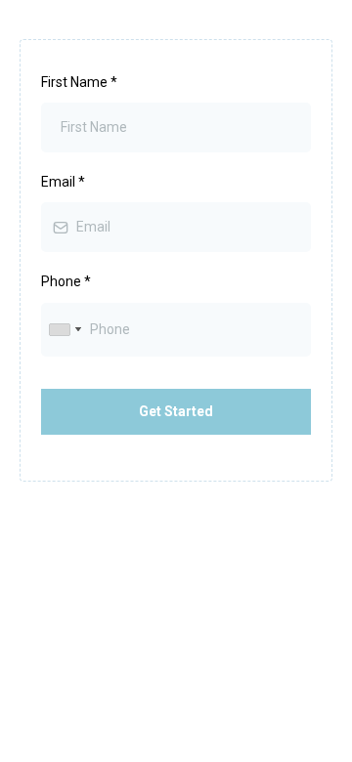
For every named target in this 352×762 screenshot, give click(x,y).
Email (63, 182)
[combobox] (64, 330)
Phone (66, 281)
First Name (79, 82)
